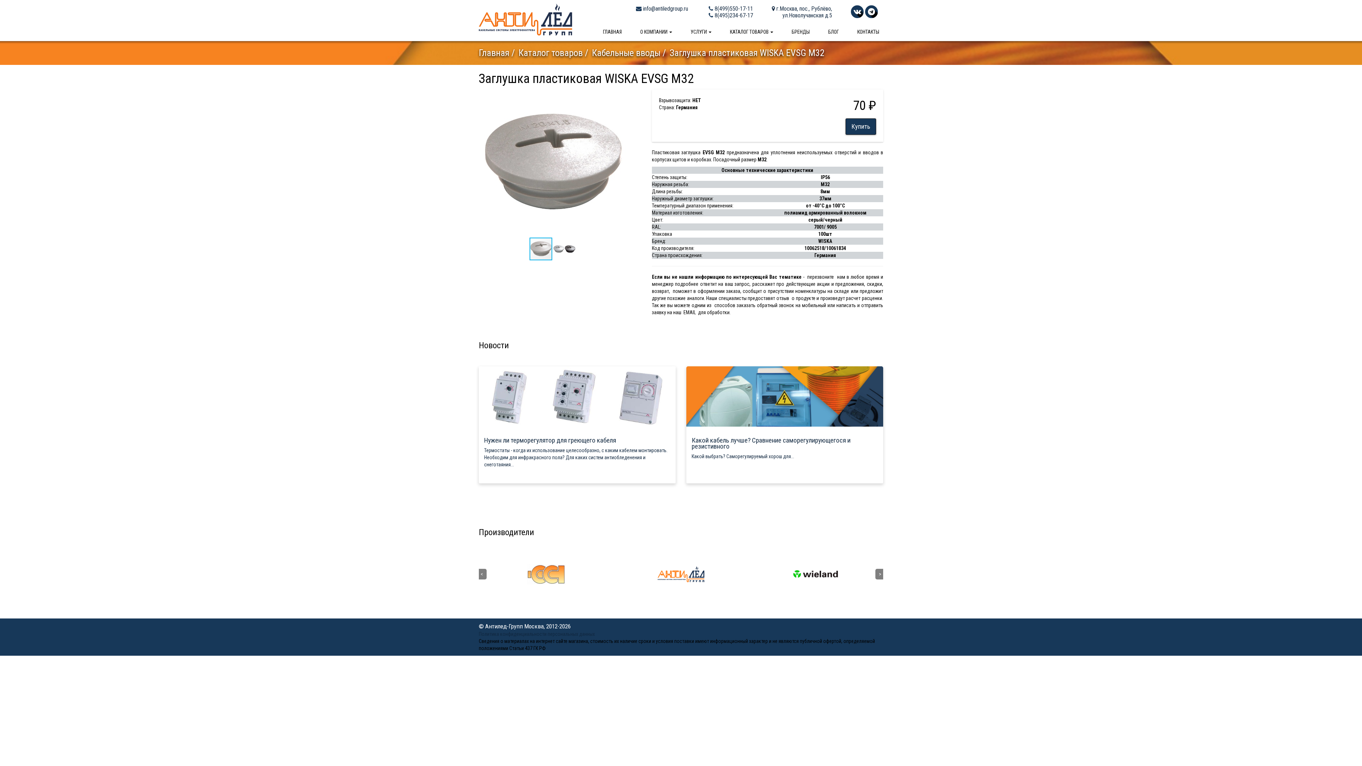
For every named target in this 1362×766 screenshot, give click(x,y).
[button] (619, 96)
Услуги (699, 32)
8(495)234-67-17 (733, 15)
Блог (833, 32)
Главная (612, 32)
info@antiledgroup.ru (665, 8)
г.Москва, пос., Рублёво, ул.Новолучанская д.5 (803, 12)
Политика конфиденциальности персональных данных (537, 634)
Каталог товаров (750, 32)
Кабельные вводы (626, 53)
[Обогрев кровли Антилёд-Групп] (525, 19)
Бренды (801, 32)
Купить (861, 126)
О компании (654, 32)
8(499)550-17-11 (733, 8)
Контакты (868, 32)
